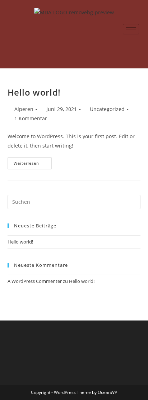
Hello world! (34, 92)
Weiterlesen (33, 161)
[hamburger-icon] (131, 29)
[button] (136, 58)
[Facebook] (58, 45)
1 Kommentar (30, 118)
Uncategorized (107, 109)
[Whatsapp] (74, 45)
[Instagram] (89, 45)
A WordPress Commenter (35, 281)
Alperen (23, 109)
